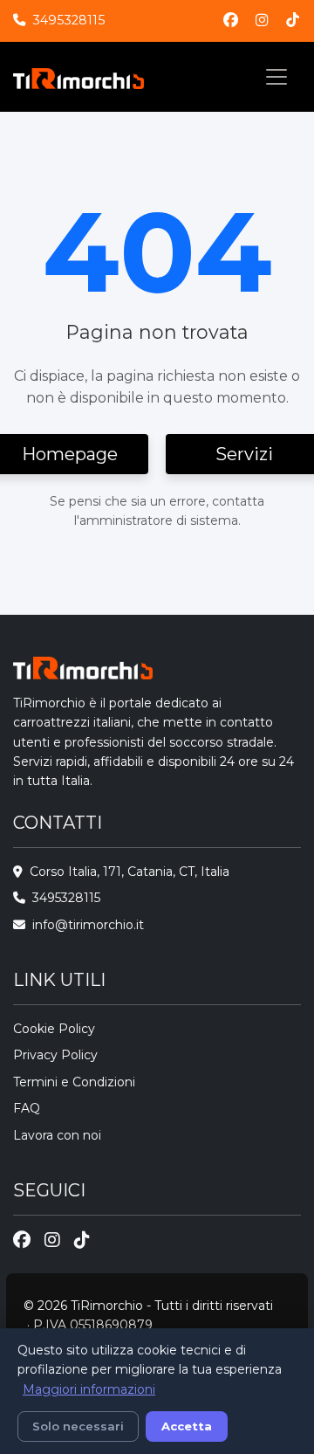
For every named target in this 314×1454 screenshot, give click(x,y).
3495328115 (68, 20)
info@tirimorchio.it (88, 925)
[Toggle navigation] (276, 76)
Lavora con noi (57, 1135)
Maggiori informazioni (89, 1389)
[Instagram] (262, 20)
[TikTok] (292, 20)
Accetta (186, 1426)
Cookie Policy (54, 1029)
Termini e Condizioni (74, 1082)
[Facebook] (231, 20)
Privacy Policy (55, 1055)
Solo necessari (78, 1426)
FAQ (26, 1108)
